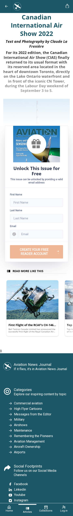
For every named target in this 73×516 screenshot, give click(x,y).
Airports (19, 452)
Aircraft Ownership (27, 447)
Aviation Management (29, 441)
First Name (16, 194)
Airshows (20, 425)
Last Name (16, 210)
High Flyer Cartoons (28, 409)
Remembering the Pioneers (33, 436)
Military (19, 419)
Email (13, 226)
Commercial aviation (28, 403)
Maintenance (23, 430)
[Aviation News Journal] (37, 6)
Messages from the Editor (32, 414)
